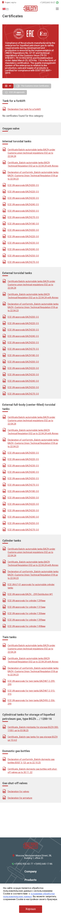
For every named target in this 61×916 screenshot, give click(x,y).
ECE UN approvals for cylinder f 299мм (26, 600)
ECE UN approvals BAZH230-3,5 (23, 198)
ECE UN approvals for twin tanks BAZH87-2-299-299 (31, 683)
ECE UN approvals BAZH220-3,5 (23, 191)
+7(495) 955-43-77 (23, 864)
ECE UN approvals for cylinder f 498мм (26, 626)
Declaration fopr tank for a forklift (24, 109)
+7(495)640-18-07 (47, 2)
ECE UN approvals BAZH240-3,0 (23, 249)
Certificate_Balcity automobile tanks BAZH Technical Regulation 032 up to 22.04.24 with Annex (33, 164)
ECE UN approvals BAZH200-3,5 (23, 185)
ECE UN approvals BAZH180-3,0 (23, 223)
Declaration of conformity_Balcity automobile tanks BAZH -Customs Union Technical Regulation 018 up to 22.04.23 (33, 175)
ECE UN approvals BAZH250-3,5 (23, 211)
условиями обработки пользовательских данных (29, 895)
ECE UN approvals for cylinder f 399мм (26, 620)
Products (30, 879)
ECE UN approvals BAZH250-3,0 (23, 255)
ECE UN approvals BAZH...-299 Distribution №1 (30, 594)
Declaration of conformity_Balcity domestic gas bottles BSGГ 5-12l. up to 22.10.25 (31, 761)
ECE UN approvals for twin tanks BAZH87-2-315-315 (31, 692)
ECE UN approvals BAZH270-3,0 (23, 262)
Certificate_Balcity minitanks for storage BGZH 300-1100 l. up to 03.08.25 (33, 729)
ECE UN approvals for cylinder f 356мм (26, 613)
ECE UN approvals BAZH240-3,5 (23, 204)
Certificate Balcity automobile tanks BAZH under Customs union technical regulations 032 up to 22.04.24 (31, 152)
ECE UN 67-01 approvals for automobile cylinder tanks (31, 586)
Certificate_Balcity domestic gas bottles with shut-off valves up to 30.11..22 (32, 771)
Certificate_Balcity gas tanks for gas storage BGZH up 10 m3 (33, 738)
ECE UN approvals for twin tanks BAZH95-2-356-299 (31, 702)
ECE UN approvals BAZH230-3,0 (23, 243)
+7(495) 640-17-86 (43, 864)
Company (30, 871)
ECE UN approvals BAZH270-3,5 (23, 217)
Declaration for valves (18, 791)
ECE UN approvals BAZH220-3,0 (23, 236)
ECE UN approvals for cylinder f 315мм (26, 607)
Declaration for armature (20, 798)
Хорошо (30, 909)
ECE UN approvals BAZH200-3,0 (23, 230)
